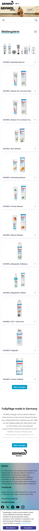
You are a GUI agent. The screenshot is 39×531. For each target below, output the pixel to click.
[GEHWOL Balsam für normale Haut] (19, 78)
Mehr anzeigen (20, 387)
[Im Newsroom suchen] (36, 20)
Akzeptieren (28, 528)
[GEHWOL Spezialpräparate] (19, 49)
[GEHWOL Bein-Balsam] (19, 136)
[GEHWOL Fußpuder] (19, 337)
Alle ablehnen (11, 528)
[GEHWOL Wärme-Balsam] (19, 222)
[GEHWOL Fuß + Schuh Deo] (19, 308)
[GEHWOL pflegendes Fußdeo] (19, 280)
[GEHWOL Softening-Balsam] (19, 164)
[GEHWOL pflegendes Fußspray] (19, 251)
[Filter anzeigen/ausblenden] (36, 31)
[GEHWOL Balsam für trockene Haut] (19, 107)
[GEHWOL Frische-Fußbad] (19, 366)
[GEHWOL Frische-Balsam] (19, 193)
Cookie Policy (25, 523)
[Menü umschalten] (3, 20)
